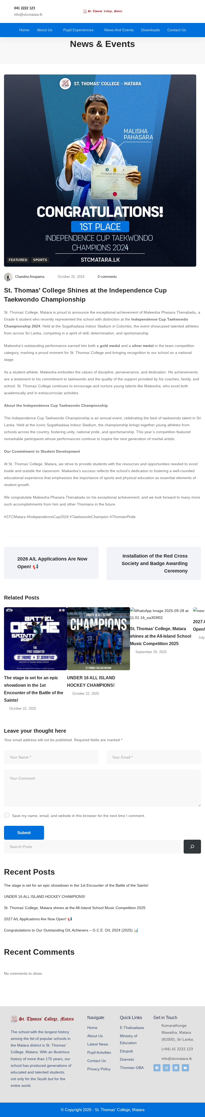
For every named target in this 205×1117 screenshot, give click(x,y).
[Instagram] (166, 1067)
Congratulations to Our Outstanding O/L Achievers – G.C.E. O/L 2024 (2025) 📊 (71, 930)
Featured (18, 260)
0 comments (107, 277)
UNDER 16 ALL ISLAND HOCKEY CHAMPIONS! (91, 682)
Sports (40, 260)
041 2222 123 (24, 8)
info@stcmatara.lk (28, 15)
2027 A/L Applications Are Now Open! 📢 (38, 919)
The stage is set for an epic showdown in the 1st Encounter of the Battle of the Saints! (33, 689)
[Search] (192, 847)
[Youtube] (185, 1067)
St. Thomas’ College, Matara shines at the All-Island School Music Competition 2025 (160, 636)
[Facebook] (156, 1067)
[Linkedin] (175, 1067)
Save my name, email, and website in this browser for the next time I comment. (78, 816)
